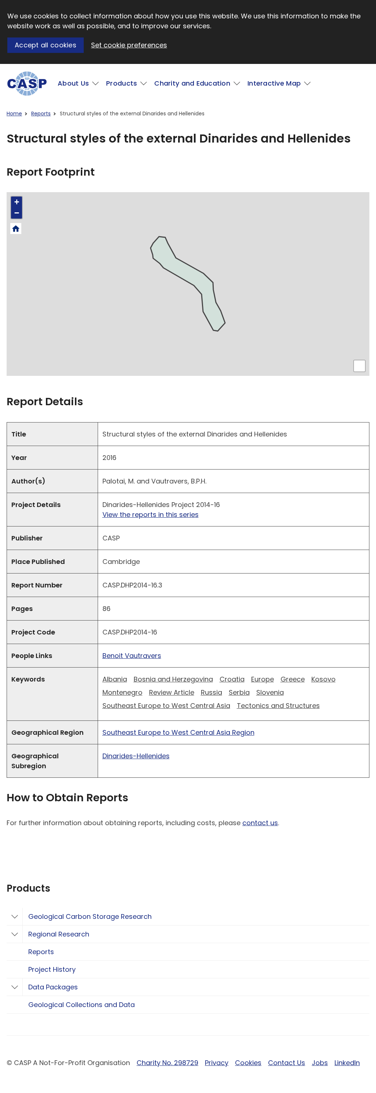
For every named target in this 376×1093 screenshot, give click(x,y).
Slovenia (270, 692)
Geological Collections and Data (81, 1004)
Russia (211, 692)
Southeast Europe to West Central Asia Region (178, 732)
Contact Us (286, 1062)
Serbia (239, 692)
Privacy (216, 1062)
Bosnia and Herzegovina (173, 679)
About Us (73, 83)
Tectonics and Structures (278, 705)
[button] (16, 202)
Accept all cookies (45, 45)
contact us (260, 822)
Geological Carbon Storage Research (90, 916)
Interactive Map (274, 83)
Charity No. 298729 (167, 1062)
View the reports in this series (150, 514)
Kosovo (323, 679)
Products (121, 83)
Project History (52, 969)
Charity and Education (192, 83)
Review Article (171, 692)
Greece (293, 679)
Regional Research (58, 934)
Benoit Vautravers (131, 655)
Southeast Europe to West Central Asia (166, 705)
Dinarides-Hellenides (136, 756)
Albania (114, 679)
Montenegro (122, 692)
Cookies (248, 1062)
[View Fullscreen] (359, 365)
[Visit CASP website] (27, 84)
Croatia (232, 679)
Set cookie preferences (129, 45)
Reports (41, 113)
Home (14, 113)
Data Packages (53, 987)
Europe (262, 679)
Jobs (320, 1062)
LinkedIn (347, 1062)
